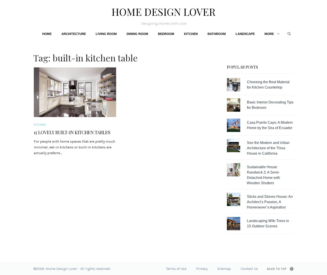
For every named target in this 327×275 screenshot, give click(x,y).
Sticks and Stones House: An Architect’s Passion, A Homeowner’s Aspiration (270, 202)
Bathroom (217, 34)
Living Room (106, 34)
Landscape (245, 34)
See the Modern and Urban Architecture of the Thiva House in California (268, 148)
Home (47, 34)
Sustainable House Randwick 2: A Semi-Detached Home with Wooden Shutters (263, 175)
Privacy (202, 269)
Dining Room (137, 34)
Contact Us (249, 269)
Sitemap (224, 269)
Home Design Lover (163, 11)
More (269, 34)
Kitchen (191, 34)
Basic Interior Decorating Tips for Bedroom (270, 104)
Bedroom (166, 34)
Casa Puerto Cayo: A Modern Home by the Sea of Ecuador (270, 125)
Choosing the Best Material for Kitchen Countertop (268, 84)
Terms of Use (176, 269)
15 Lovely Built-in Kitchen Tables (72, 132)
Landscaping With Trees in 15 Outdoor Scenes (268, 223)
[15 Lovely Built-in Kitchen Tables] (75, 92)
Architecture (73, 34)
